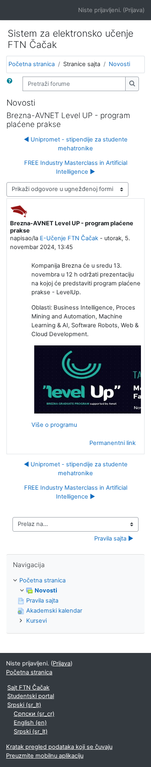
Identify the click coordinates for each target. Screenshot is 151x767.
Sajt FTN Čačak (28, 687)
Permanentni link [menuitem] (112, 443)
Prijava (134, 10)
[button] (11, 84)
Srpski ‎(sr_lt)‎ (24, 705)
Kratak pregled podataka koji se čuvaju (59, 746)
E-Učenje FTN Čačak (69, 238)
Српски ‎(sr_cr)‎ (34, 713)
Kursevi (36, 620)
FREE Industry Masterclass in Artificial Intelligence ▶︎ (75, 167)
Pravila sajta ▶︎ (113, 538)
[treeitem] (75, 601)
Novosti (119, 64)
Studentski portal (30, 696)
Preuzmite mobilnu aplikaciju (44, 755)
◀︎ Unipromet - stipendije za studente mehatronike (76, 144)
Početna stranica (31, 64)
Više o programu (54, 424)
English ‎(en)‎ (30, 722)
